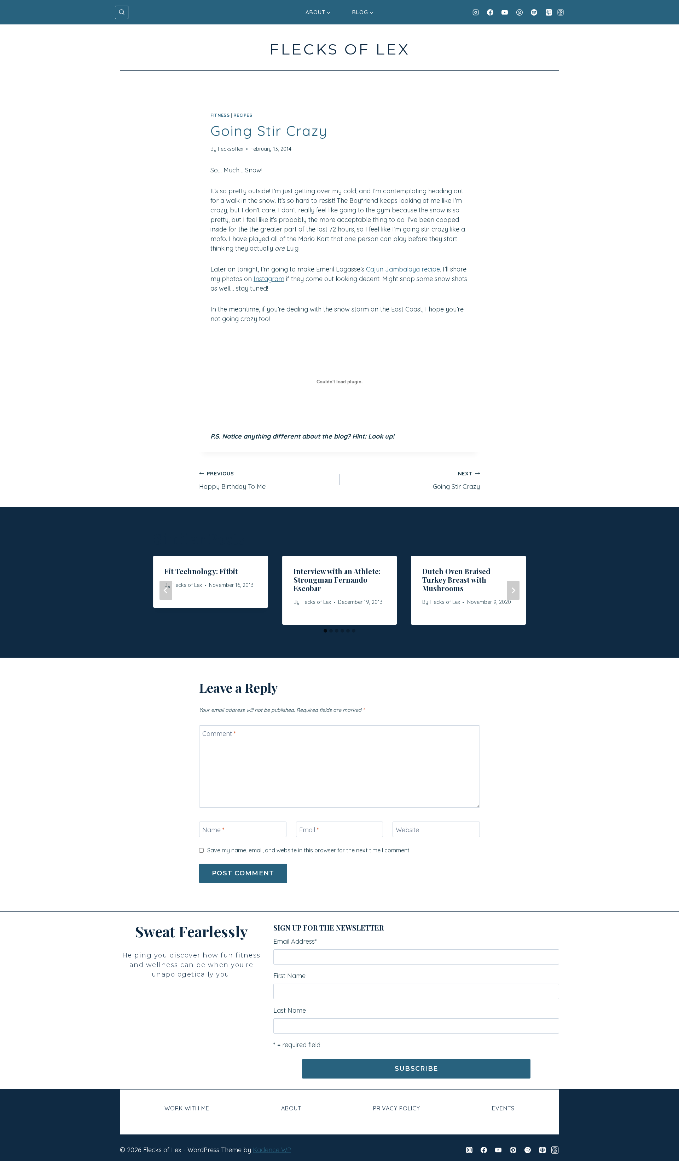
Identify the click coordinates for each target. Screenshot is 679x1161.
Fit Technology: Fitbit (201, 571)
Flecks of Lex (187, 585)
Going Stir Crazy (456, 480)
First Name (289, 976)
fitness (220, 115)
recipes (242, 115)
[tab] (325, 631)
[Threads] (560, 12)
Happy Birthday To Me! (233, 480)
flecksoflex (230, 149)
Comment (219, 734)
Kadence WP (272, 1150)
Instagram (269, 279)
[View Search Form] (121, 12)
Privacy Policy (396, 1108)
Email (309, 830)
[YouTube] (504, 12)
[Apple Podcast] (548, 12)
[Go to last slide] (165, 590)
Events (503, 1108)
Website (407, 830)
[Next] (513, 590)
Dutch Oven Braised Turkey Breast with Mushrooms (456, 579)
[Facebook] (490, 12)
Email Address (295, 941)
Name (213, 830)
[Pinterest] (519, 12)
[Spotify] (534, 12)
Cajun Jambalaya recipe (403, 269)
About (291, 1108)
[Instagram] (475, 12)
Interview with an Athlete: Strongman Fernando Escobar (337, 579)
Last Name (289, 1010)
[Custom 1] (555, 1150)
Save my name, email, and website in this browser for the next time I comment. (309, 850)
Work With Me (186, 1108)
